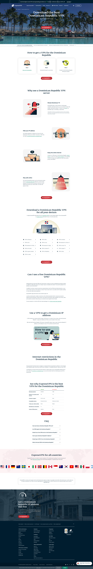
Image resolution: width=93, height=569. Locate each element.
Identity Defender (36, 540)
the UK (68, 155)
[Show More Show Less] (73, 524)
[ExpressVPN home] (17, 6)
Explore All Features (37, 530)
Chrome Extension (21, 545)
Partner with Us (51, 530)
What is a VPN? (51, 546)
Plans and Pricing (36, 532)
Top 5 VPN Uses (51, 550)
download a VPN (46, 215)
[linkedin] (68, 565)
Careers (35, 556)
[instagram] (73, 565)
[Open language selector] (73, 5)
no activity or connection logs (37, 370)
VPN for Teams (55, 5)
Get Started (78, 5)
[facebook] (72, 565)
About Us (35, 546)
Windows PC (21, 533)
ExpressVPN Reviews (37, 552)
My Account (66, 5)
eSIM (34, 539)
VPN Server (19, 9)
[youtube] (66, 565)
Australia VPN (21, 555)
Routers (20, 539)
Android (20, 536)
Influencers (50, 533)
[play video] (46, 333)
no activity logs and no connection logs (34, 136)
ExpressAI (35, 542)
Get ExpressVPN (46, 27)
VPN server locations (36, 459)
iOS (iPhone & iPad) (22, 535)
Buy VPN (50, 540)
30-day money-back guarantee (55, 301)
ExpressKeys (36, 536)
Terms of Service (42, 564)
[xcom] (70, 565)
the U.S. (49, 156)
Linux (19, 538)
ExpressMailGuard (36, 537)
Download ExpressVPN (22, 530)
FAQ (49, 539)
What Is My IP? (51, 547)
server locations (61, 156)
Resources (48, 5)
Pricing (44, 5)
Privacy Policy (35, 564)
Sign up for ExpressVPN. (27, 70)
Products (60, 5)
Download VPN (38, 5)
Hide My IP (50, 549)
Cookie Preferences (49, 564)
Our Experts (36, 553)
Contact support (51, 542)
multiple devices (40, 216)
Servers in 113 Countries (22, 549)
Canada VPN (21, 553)
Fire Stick (20, 542)
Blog (49, 552)
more (66, 108)
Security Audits (36, 550)
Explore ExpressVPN (30, 5)
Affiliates (50, 532)
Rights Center (36, 549)
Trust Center (36, 547)
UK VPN (20, 552)
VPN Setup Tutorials (52, 537)
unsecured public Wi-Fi (30, 181)
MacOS (20, 532)
